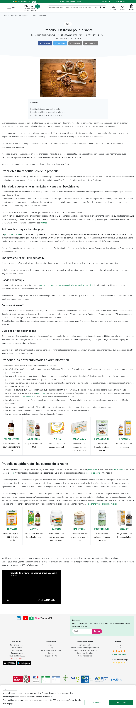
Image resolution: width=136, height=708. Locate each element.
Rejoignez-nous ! (17, 659)
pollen (11, 473)
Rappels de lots (51, 656)
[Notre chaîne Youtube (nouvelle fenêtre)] (25, 618)
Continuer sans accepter (10, 690)
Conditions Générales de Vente (85, 650)
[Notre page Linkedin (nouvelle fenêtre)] (18, 618)
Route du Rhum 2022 (17, 656)
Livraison (51, 645)
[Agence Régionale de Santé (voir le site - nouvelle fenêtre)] (75, 679)
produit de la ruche (12, 234)
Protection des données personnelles (85, 648)
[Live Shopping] (31, 618)
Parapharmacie (17, 653)
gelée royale (92, 469)
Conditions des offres (85, 653)
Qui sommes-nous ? (17, 645)
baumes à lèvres (29, 397)
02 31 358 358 (120, 1)
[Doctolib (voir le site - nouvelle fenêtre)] (116, 679)
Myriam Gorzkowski (43, 35)
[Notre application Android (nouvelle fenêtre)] (24, 663)
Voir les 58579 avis (24, 1)
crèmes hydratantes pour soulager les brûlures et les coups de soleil (68, 285)
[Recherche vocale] (100, 8)
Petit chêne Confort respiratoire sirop (102, 504)
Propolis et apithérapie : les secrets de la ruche (47, 115)
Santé (68, 24)
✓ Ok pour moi (121, 702)
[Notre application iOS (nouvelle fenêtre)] (9, 663)
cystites (43, 223)
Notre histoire (17, 648)
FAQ (51, 648)
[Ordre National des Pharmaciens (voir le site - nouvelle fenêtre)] (65, 679)
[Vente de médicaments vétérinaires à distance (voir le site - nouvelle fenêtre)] (56, 679)
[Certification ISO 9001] (21, 679)
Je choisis (96, 702)
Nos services (17, 650)
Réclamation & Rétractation (51, 650)
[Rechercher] (104, 7)
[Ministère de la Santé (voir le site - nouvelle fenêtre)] (35, 679)
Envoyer (97, 631)
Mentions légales (85, 645)
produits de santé (93, 473)
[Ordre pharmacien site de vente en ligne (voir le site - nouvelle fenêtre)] (45, 679)
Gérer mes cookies (85, 656)
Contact (108, 1)
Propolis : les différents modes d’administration (47, 112)
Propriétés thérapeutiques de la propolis (45, 109)
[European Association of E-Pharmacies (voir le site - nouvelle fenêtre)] (101, 679)
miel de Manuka (118, 469)
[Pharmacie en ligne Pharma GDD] (31, 8)
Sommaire (34, 103)
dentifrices (40, 393)
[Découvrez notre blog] (43, 618)
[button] (9, 7)
